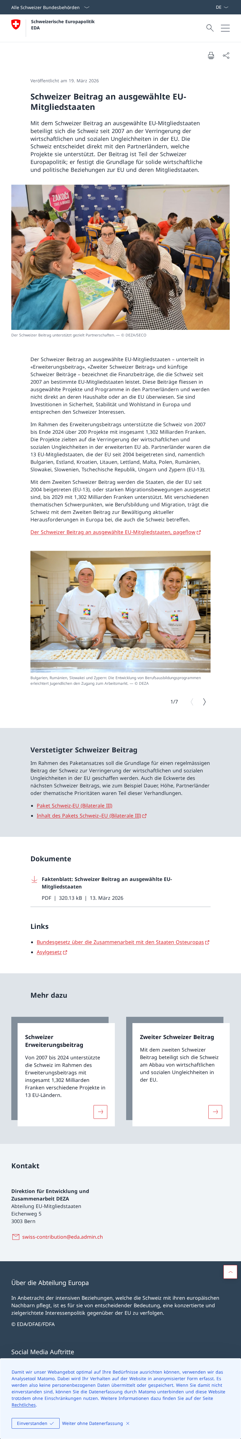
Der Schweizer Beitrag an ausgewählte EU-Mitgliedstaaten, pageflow (112, 532)
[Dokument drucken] (210, 55)
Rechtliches (24, 1405)
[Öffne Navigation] (225, 28)
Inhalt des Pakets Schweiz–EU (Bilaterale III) (89, 815)
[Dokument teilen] (225, 55)
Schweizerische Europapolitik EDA (63, 24)
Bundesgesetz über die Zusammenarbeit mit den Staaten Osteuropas (120, 942)
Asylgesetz (49, 952)
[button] (230, 1272)
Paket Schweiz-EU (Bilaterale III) (74, 805)
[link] (63, 1071)
